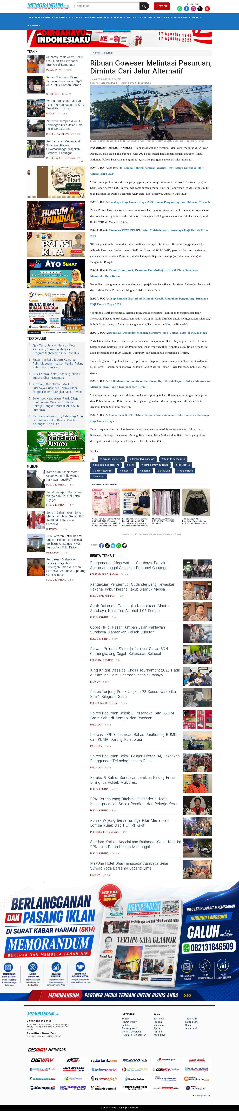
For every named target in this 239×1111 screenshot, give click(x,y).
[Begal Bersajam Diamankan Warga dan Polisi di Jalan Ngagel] (36, 499)
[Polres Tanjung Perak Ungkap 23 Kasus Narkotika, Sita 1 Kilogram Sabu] (197, 697)
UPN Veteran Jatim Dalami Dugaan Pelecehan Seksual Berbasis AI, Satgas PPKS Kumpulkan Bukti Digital (64, 542)
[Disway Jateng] (166, 1069)
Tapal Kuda (163, 17)
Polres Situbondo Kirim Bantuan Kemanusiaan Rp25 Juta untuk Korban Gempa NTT (64, 83)
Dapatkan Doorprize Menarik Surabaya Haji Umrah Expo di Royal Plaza (158, 332)
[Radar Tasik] (104, 1060)
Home (96, 53)
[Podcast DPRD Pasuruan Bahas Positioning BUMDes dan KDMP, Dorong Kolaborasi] (197, 740)
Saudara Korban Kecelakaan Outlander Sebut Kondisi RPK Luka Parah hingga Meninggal (135, 844)
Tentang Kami (129, 1028)
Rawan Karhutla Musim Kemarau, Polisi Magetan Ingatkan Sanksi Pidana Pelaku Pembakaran (55, 363)
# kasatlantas (183, 465)
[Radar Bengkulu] (73, 1088)
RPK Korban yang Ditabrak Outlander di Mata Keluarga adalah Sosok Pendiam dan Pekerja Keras (134, 801)
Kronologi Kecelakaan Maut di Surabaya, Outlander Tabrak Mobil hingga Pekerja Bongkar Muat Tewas (55, 388)
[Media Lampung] (135, 1060)
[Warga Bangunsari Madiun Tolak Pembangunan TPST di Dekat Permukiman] (36, 108)
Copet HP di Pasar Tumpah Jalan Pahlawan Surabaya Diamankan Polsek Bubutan (127, 630)
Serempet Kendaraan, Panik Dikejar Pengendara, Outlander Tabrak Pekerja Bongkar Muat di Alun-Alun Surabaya (54, 404)
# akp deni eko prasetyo (106, 465)
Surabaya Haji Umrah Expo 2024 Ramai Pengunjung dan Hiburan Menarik (159, 202)
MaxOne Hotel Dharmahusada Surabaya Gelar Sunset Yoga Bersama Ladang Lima (129, 866)
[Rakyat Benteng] (166, 1088)
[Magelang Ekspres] (197, 1069)
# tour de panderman (173, 459)
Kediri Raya (146, 17)
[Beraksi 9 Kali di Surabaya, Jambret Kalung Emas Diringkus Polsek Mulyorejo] (197, 783)
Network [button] (162, 6)
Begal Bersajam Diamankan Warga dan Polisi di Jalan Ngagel (64, 496)
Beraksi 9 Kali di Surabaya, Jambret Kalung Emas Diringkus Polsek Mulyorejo (133, 780)
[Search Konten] (144, 6)
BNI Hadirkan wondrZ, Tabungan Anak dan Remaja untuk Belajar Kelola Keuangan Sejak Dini (55, 420)
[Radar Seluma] (135, 1088)
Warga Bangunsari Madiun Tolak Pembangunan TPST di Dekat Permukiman (65, 105)
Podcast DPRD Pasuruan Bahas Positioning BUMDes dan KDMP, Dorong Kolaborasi (135, 737)
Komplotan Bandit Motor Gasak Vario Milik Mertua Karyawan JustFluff (62, 476)
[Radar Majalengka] (73, 1079)
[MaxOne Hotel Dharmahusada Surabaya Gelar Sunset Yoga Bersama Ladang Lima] (197, 869)
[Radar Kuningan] (42, 1079)
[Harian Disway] (73, 1060)
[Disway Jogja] (104, 1079)
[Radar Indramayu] (166, 1060)
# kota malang (185, 470)
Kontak (125, 1018)
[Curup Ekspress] (197, 1079)
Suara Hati (78, 17)
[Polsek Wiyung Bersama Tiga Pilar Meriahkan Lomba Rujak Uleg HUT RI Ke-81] (197, 826)
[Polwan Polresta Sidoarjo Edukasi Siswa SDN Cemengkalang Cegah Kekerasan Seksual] (197, 654)
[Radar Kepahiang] (166, 1079)
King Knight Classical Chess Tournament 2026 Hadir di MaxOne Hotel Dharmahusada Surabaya (135, 673)
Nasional (90, 17)
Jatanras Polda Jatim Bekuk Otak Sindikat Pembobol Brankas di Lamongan (65, 61)
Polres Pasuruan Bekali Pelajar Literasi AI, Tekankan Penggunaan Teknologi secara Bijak (135, 758)
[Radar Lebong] (104, 1088)
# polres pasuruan (102, 470)
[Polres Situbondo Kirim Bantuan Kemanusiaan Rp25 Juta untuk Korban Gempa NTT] (36, 84)
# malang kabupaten (111, 459)
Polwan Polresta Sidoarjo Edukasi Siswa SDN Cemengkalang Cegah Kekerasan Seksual (129, 651)
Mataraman (103, 17)
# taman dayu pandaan (142, 459)
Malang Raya (180, 17)
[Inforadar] (104, 1069)
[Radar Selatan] (197, 1088)
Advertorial (34, 25)
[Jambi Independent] (42, 1069)
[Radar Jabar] (135, 1079)
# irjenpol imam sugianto (154, 465)
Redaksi (126, 1025)
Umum (195, 17)
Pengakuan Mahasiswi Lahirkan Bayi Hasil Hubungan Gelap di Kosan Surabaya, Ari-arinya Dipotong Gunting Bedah (65, 567)
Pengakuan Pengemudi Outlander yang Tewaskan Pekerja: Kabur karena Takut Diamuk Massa (132, 587)
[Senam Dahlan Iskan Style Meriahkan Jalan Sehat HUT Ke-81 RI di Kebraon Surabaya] (36, 520)
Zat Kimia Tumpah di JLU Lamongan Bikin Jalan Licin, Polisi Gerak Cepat (64, 125)
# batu (130, 465)
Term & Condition (131, 1031)
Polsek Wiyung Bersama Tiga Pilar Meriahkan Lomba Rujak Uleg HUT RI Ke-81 (129, 823)
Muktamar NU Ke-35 (39, 17)
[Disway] (42, 1060)
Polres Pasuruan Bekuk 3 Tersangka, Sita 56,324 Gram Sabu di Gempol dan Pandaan (132, 716)
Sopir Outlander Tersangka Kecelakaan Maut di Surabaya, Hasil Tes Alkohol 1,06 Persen (130, 608)
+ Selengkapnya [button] (201, 1095)
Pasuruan (107, 53)
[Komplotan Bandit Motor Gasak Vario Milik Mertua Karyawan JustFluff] (36, 479)
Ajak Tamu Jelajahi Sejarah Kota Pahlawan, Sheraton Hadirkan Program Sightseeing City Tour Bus (53, 349)
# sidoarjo (144, 470)
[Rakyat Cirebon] (197, 1060)
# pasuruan (164, 470)
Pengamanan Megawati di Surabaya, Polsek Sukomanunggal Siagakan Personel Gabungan (63, 147)
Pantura (131, 17)
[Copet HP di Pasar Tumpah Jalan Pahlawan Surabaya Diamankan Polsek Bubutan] (197, 633)
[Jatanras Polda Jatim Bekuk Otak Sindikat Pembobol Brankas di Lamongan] (36, 64)
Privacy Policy (129, 1022)
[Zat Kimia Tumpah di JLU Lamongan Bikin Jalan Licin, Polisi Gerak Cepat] (36, 128)
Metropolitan (59, 17)
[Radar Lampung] (135, 1069)
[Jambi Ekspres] (73, 1069)
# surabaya (99, 476)
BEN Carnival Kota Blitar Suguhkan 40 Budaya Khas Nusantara (55, 376)
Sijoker (118, 17)
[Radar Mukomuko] (42, 1088)
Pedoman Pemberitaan (134, 1035)
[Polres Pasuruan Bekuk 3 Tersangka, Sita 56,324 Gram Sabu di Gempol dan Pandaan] (197, 719)
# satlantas (126, 470)
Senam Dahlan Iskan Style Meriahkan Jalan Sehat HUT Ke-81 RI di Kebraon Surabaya (65, 518)
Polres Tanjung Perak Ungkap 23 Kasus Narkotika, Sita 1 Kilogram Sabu (133, 694)
